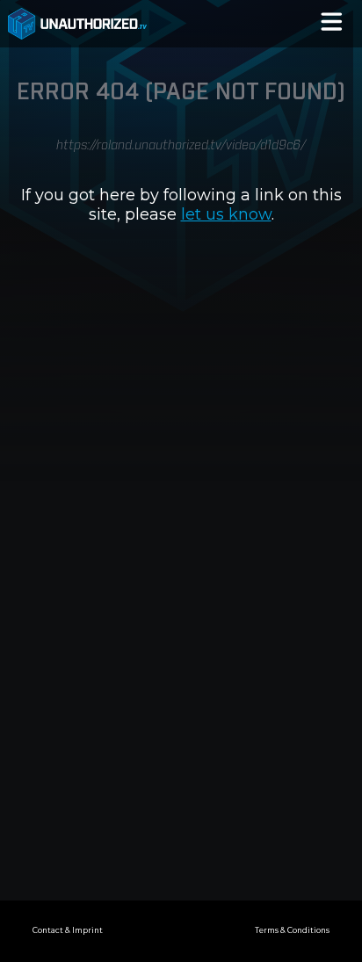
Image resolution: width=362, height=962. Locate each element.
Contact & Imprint (68, 930)
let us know (226, 214)
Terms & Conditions (292, 930)
